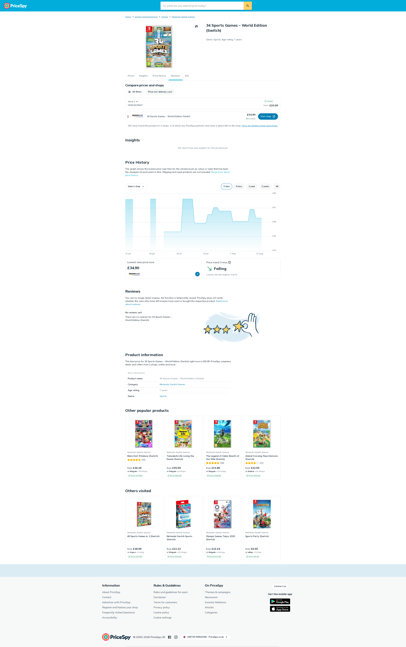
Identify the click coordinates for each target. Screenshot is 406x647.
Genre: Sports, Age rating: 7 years (224, 39)
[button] (134, 92)
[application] (203, 224)
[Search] (248, 6)
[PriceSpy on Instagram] (176, 636)
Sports (163, 396)
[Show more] (128, 116)
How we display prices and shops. (260, 125)
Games (164, 17)
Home (128, 17)
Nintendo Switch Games (183, 17)
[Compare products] (196, 26)
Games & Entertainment (146, 17)
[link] (144, 447)
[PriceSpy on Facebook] (169, 636)
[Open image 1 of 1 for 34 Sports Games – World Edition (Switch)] (159, 46)
